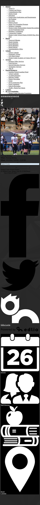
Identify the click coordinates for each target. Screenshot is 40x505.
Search (2, 105)
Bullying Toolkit (14, 77)
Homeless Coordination (16, 31)
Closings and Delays (15, 10)
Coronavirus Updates (15, 33)
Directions (12, 15)
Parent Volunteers (14, 84)
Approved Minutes (14, 40)
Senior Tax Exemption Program (18, 24)
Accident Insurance (14, 75)
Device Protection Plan (16, 82)
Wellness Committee (15, 26)
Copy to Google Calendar (9, 162)
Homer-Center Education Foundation (20, 93)
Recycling (12, 21)
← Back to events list (8, 167)
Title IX (11, 68)
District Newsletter (14, 79)
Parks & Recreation (14, 86)
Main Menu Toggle (7, 3)
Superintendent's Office (16, 49)
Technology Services (15, 67)
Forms (10, 81)
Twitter (2, 103)
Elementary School (14, 54)
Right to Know (13, 22)
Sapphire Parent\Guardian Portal (18, 72)
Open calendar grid (23, 167)
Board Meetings (13, 44)
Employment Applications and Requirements (22, 17)
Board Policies (13, 47)
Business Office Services (16, 61)
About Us (12, 8)
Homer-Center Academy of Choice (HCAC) (22, 58)
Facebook (2, 100)
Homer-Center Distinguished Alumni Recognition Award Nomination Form (24, 28)
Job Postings (12, 19)
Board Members (13, 45)
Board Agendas (13, 42)
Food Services (13, 63)
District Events (5, 164)
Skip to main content (7, 1)
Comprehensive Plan (15, 12)
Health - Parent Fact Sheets (17, 88)
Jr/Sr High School (14, 56)
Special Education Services (17, 65)
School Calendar (14, 52)
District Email (13, 14)
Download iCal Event (25, 162)
